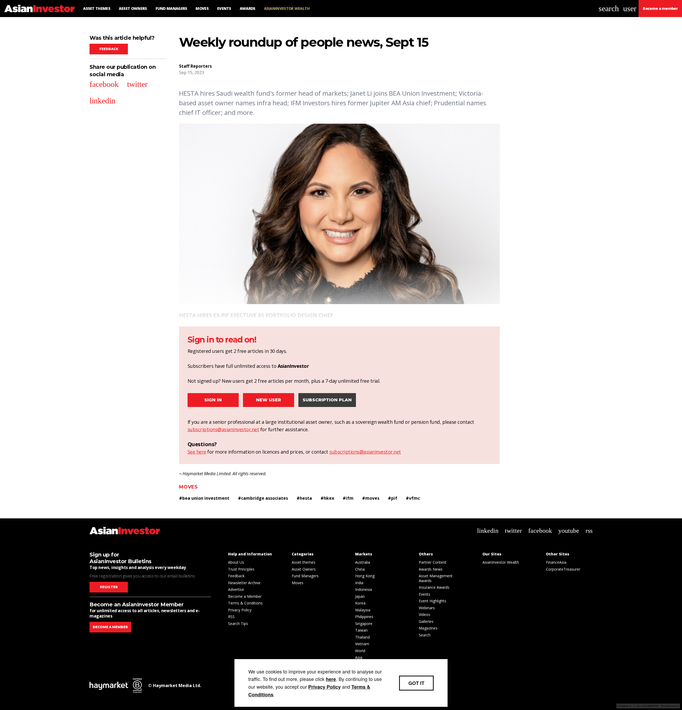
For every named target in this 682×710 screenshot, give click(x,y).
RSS (231, 616)
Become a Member (245, 596)
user (629, 8)
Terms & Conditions (245, 603)
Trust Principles (241, 569)
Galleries (426, 621)
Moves (188, 487)
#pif (392, 498)
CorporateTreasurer (563, 569)
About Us (236, 562)
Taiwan (361, 630)
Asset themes (303, 562)
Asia (358, 657)
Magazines (428, 628)
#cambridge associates (263, 498)
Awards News (431, 569)
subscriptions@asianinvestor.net (223, 429)
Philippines (364, 616)
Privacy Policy (239, 609)
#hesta (304, 498)
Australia (362, 562)
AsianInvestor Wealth (500, 562)
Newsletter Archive (244, 582)
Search (425, 635)
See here (197, 452)
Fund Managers (305, 575)
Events (424, 594)
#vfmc (413, 498)
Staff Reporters (195, 66)
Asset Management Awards (436, 578)
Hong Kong (365, 575)
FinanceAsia (556, 562)
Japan (360, 596)
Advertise (236, 589)
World (360, 650)
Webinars (427, 607)
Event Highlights (432, 600)
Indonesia (363, 589)
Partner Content (432, 562)
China (360, 569)
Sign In (213, 399)
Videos (424, 614)
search (609, 8)
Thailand (362, 637)
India (359, 582)
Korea (360, 603)
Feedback (108, 49)
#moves (370, 498)
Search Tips (238, 623)
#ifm (348, 498)
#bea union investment (204, 498)
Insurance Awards (434, 587)
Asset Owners (304, 569)
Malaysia (362, 609)
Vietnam (362, 643)
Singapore (363, 623)
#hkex (327, 498)
